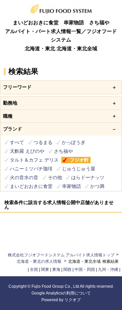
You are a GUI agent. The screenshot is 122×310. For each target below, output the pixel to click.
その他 (55, 177)
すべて (17, 142)
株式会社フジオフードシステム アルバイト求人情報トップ (61, 255)
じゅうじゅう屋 (78, 168)
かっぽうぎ (73, 142)
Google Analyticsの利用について (61, 293)
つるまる (43, 142)
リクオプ (72, 300)
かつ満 (97, 186)
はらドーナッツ (87, 177)
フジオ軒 (79, 160)
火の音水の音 (24, 177)
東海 (56, 269)
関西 (67, 269)
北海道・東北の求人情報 (39, 261)
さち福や (63, 151)
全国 (34, 269)
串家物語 (71, 186)
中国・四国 (85, 269)
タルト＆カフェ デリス (34, 160)
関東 (45, 269)
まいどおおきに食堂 (31, 186)
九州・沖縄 (108, 269)
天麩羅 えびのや (27, 151)
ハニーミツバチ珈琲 (31, 168)
